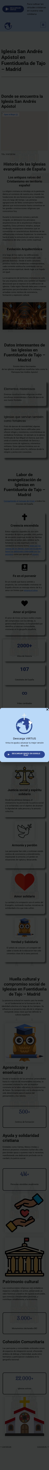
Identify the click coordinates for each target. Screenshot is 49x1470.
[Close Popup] (47, 709)
